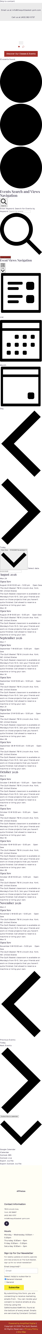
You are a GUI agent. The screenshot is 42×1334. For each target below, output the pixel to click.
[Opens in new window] (15, 1196)
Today (2, 547)
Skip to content (7, 1)
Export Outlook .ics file (10, 1164)
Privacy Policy (31, 1329)
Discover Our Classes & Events (21, 54)
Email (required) (12, 1267)
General (10, 1282)
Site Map (21, 1332)
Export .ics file (6, 1161)
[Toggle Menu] (21, 43)
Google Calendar (7, 1149)
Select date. (33, 568)
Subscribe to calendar (9, 1116)
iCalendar (4, 1152)
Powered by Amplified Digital (22, 1323)
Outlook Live (6, 1158)
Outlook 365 (5, 1155)
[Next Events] (21, 544)
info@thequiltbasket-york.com (17, 1218)
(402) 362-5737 (10, 1215)
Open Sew (5, 581)
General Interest (14, 1279)
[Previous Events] (21, 477)
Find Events (5, 257)
